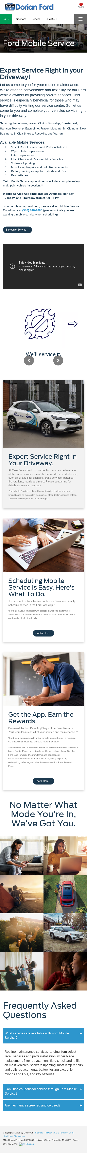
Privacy (48, 1132)
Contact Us (42, 633)
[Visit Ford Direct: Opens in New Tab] (27, 1144)
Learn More (42, 780)
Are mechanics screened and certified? (32, 1105)
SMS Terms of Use (63, 1132)
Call (5, 19)
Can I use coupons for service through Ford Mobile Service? (41, 1091)
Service (36, 19)
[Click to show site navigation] (80, 19)
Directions (21, 19)
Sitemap (39, 1132)
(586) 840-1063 (32, 210)
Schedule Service (16, 229)
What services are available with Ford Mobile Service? (37, 1035)
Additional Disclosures (14, 1136)
